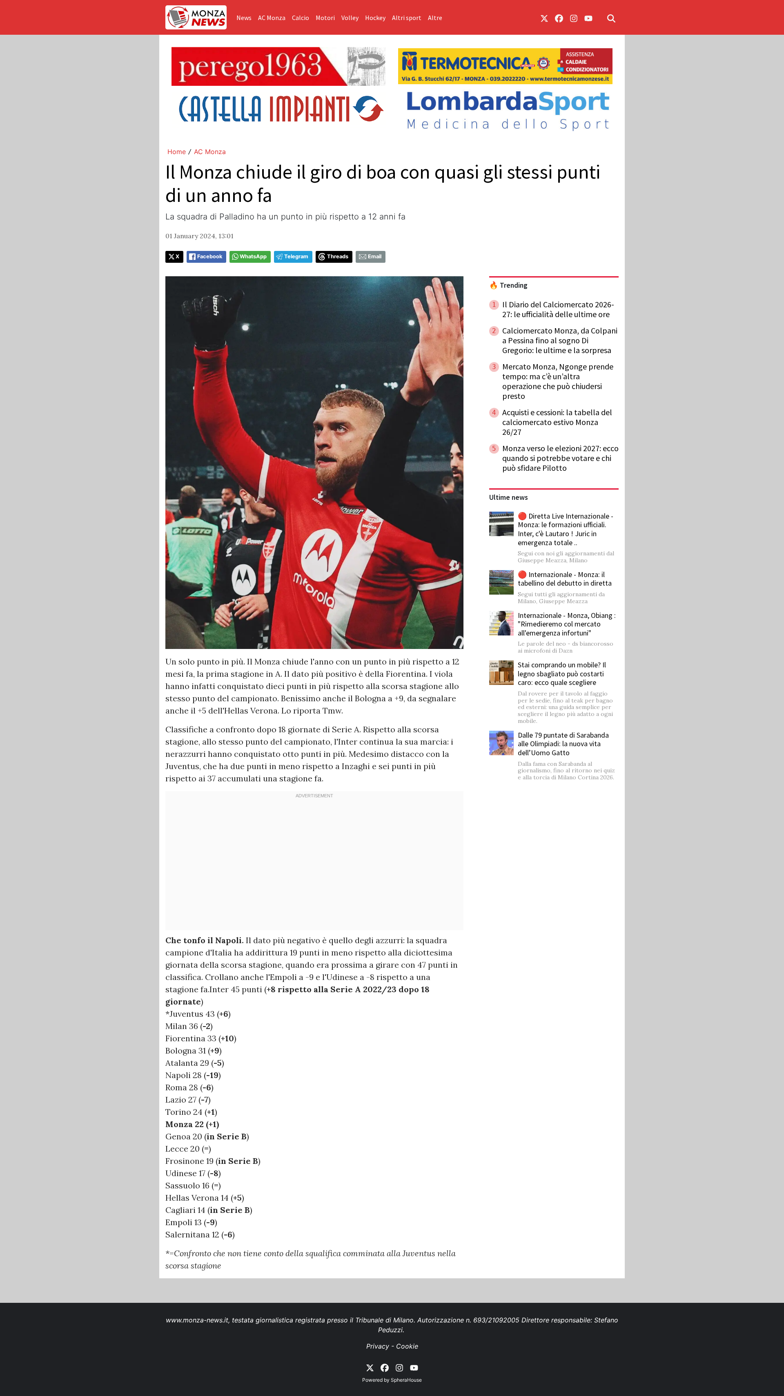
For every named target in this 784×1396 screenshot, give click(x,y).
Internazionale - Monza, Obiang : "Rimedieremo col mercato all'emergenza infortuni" (567, 624)
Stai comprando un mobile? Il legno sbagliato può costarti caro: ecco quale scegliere (562, 673)
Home (176, 152)
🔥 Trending (508, 285)
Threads (337, 256)
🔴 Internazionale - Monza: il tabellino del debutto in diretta (565, 579)
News (244, 17)
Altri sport (406, 17)
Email (374, 256)
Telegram (296, 256)
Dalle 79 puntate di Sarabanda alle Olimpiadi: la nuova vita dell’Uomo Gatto (563, 743)
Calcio (300, 17)
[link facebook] (559, 17)
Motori (325, 17)
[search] (611, 17)
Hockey (375, 17)
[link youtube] (588, 17)
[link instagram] (573, 17)
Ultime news (508, 497)
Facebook (209, 256)
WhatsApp (253, 256)
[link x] (544, 17)
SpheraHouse (406, 1380)
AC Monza (271, 17)
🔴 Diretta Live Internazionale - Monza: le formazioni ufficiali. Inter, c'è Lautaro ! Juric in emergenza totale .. (565, 529)
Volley (350, 17)
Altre (435, 17)
